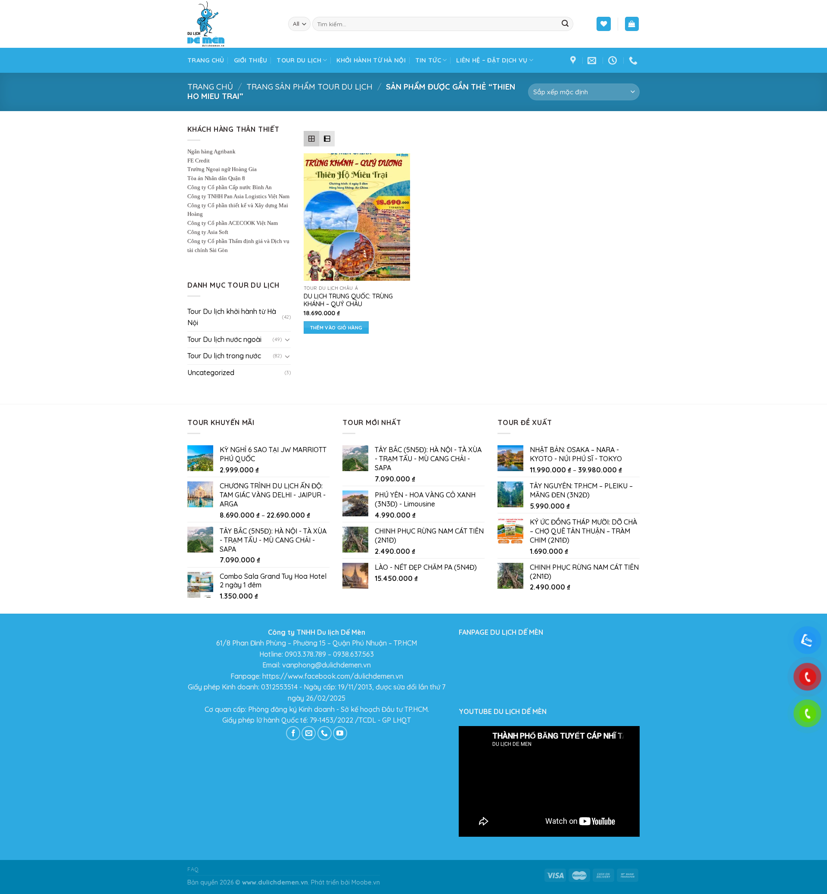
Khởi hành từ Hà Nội (370, 60)
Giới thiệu (250, 60)
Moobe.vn (365, 882)
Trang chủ (205, 60)
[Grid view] (311, 138)
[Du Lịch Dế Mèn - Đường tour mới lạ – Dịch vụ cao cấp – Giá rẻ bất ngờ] (231, 24)
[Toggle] (287, 339)
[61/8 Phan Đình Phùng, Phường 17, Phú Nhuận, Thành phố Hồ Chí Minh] (574, 60)
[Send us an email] (309, 733)
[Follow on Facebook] (293, 733)
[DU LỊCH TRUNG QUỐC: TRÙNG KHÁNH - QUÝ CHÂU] (357, 217)
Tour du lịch (299, 60)
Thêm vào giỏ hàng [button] (336, 327)
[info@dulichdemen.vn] (593, 60)
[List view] (327, 138)
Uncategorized (210, 372)
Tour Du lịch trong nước (224, 355)
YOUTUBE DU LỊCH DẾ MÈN (503, 711)
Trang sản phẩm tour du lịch (309, 87)
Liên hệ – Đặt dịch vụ (491, 60)
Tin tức (428, 60)
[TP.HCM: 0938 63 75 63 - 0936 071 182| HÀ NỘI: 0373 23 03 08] (634, 60)
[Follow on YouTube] (340, 733)
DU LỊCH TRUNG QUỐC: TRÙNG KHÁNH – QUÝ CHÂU (348, 300)
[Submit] (565, 24)
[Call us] (324, 733)
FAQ (193, 869)
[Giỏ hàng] (632, 24)
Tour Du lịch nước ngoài (224, 339)
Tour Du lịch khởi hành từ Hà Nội (231, 317)
